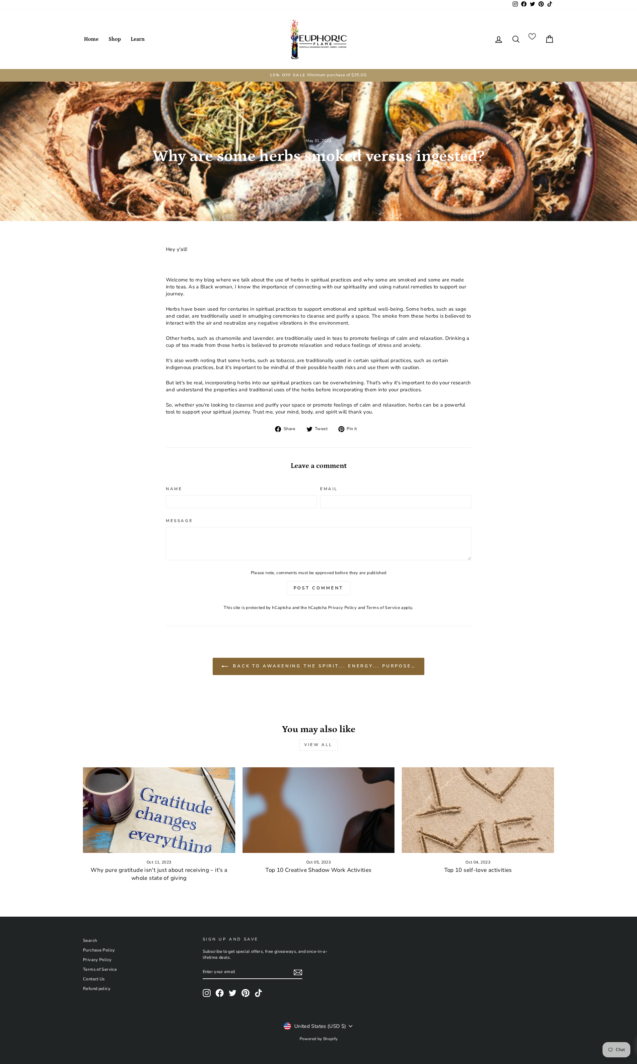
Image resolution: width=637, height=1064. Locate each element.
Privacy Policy (342, 608)
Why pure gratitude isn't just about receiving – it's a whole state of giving (159, 874)
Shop (114, 39)
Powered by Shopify (319, 1038)
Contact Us (94, 979)
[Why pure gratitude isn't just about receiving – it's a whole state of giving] (159, 810)
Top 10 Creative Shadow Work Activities (318, 870)
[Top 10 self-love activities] (478, 810)
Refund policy (96, 989)
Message (179, 520)
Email (329, 489)
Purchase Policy (99, 950)
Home (91, 39)
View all (318, 744)
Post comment (319, 588)
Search (90, 941)
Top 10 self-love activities (478, 870)
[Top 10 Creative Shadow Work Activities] (319, 810)
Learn (138, 39)
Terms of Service (383, 608)
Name (174, 489)
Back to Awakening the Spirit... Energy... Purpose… (323, 666)
